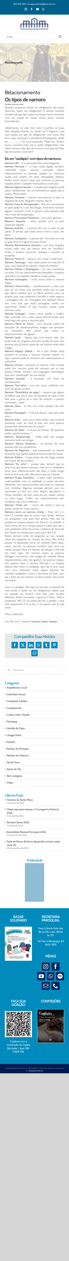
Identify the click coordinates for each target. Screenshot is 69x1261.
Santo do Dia (14, 769)
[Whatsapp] (50, 976)
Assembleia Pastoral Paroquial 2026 (26, 832)
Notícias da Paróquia (18, 748)
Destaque (53, 621)
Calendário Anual (16, 694)
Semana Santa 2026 (18, 822)
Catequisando (14, 708)
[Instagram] (46, 967)
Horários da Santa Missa (20, 799)
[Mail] (46, 986)
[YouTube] (41, 976)
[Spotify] (60, 976)
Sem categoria (14, 775)
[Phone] (56, 986)
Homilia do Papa (16, 728)
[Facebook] (56, 967)
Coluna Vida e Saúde (18, 714)
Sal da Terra (13, 762)
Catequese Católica (39, 621)
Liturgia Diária (14, 735)
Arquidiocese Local (17, 687)
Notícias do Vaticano (18, 755)
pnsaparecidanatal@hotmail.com (42, 4)
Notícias (11, 741)
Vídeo (10, 782)
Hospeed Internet (36, 1070)
